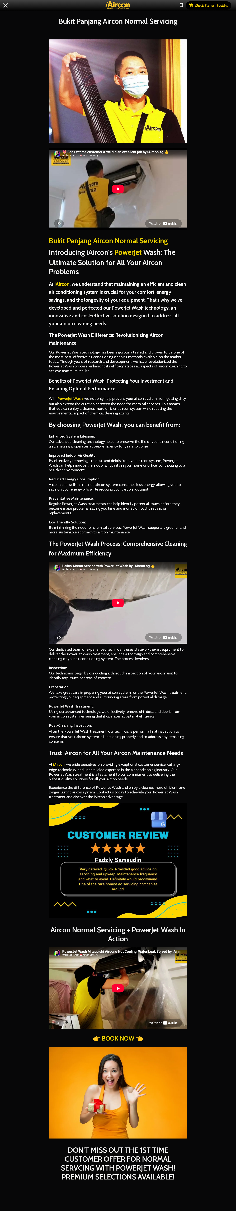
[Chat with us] (181, 5)
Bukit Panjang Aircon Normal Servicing (108, 240)
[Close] (5, 5)
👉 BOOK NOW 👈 (118, 1038)
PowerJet (128, 252)
